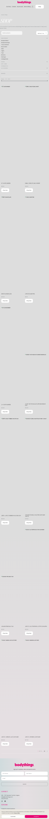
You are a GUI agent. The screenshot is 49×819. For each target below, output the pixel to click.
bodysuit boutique (5, 42)
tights (2, 50)
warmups (3, 57)
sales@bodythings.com (7, 797)
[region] (24, 814)
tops (2, 53)
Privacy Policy (17, 813)
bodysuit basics (4, 40)
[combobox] (42, 33)
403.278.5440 (4, 798)
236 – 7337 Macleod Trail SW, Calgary (10, 795)
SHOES (3, 61)
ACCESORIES (4, 68)
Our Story (8, 6)
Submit (24, 784)
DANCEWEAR (4, 38)
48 (44, 751)
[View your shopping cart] (32, 7)
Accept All (36, 816)
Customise (12, 816)
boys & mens (4, 46)
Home (2, 14)
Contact (14, 6)
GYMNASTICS (4, 66)
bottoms (3, 55)
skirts (2, 48)
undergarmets (4, 59)
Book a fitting (27, 6)
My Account (20, 6)
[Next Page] (47, 751)
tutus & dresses (5, 44)
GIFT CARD (4, 64)
